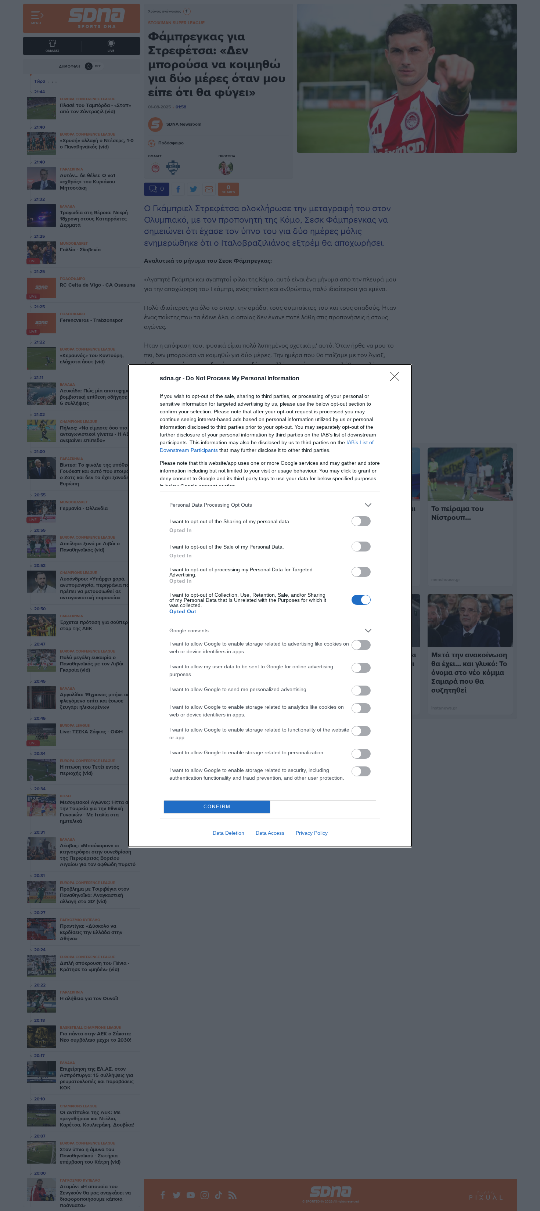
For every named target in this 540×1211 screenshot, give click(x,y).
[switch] (361, 521)
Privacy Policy (312, 833)
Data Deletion (228, 833)
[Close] (397, 379)
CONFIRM (217, 806)
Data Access (270, 833)
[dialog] (270, 605)
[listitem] (270, 505)
